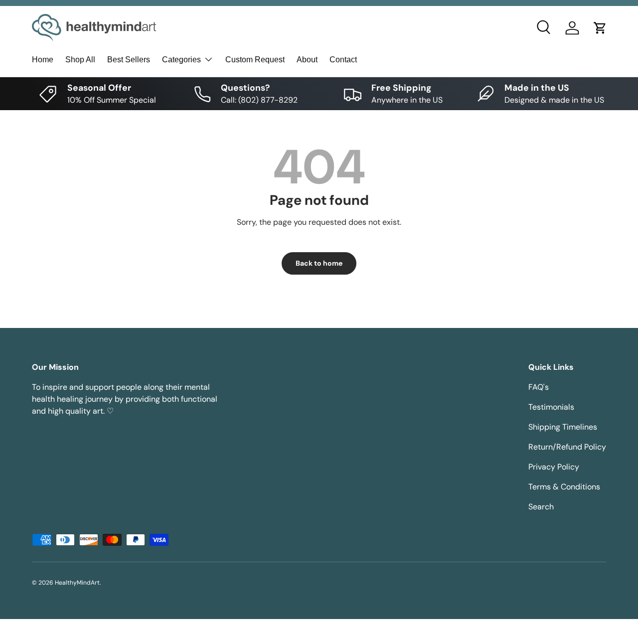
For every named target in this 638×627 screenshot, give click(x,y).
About (307, 59)
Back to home (319, 263)
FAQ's (538, 387)
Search (541, 506)
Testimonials (551, 407)
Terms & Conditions (564, 486)
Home (42, 59)
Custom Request (255, 59)
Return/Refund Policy (567, 447)
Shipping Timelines (562, 427)
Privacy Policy (553, 467)
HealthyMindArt (77, 583)
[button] (600, 28)
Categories (181, 59)
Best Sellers (128, 59)
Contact (343, 59)
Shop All (80, 59)
